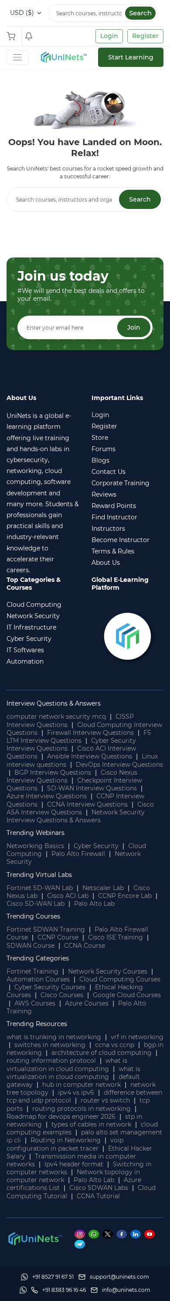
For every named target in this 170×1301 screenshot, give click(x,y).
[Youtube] (150, 1234)
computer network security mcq (56, 716)
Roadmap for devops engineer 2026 (61, 1116)
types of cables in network (91, 1124)
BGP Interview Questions (52, 772)
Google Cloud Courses (127, 995)
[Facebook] (123, 1234)
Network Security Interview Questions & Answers (76, 816)
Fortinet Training (32, 971)
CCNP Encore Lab (125, 896)
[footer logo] (35, 1238)
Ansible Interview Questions (89, 756)
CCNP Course (57, 937)
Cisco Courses (62, 995)
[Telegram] (81, 1243)
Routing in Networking (66, 1140)
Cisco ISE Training (115, 937)
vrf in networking (137, 1037)
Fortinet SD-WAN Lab (40, 888)
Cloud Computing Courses (119, 979)
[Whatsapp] (95, 1234)
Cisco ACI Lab (67, 896)
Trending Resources (37, 1024)
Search (140, 13)
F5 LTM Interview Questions (79, 736)
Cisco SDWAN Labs (98, 1188)
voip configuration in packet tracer (65, 1144)
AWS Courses (34, 1003)
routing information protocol (51, 1060)
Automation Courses (38, 979)
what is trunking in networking (54, 1037)
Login (109, 36)
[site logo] (63, 57)
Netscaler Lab (103, 888)
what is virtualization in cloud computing (67, 1064)
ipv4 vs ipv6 (76, 1092)
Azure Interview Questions (47, 796)
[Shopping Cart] (13, 36)
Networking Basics (35, 846)
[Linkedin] (137, 1234)
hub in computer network (81, 1085)
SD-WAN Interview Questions (92, 788)
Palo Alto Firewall (78, 854)
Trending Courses (33, 916)
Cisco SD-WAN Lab (36, 904)
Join (133, 327)
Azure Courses (87, 1003)
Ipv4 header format (73, 1164)
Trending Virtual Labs (39, 875)
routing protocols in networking (81, 1109)
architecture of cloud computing (101, 1053)
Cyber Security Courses (49, 987)
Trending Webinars (36, 833)
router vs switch (105, 1100)
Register (145, 36)
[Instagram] (81, 1234)
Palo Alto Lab (94, 904)
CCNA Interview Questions (87, 804)
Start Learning (130, 57)
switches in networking (49, 1045)
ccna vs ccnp (114, 1045)
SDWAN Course (30, 946)
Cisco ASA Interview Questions (80, 808)
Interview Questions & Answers (54, 703)
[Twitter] (109, 1234)
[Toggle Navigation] (17, 57)
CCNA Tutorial (98, 1196)
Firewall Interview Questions (90, 733)
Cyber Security (96, 846)
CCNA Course (84, 946)
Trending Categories (38, 958)
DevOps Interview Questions (119, 765)
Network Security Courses (107, 971)
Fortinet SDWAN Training (46, 929)
